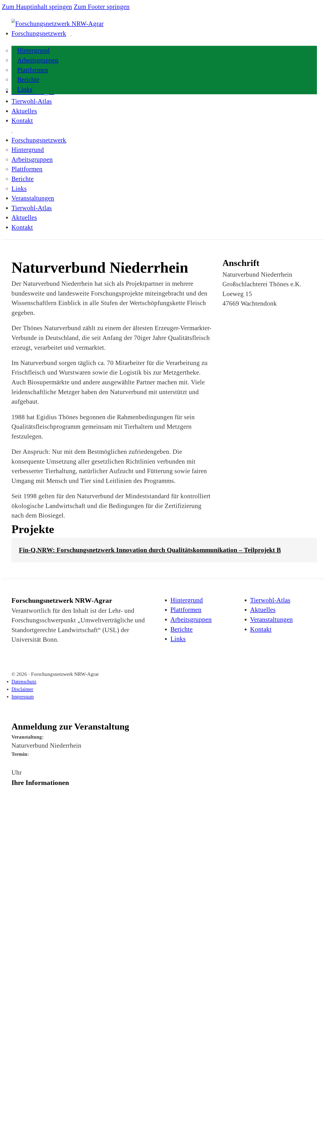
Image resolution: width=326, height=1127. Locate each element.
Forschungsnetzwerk (38, 33)
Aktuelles (24, 111)
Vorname (17, 790)
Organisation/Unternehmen (29, 829)
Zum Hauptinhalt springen (37, 6)
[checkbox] (13, 973)
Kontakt (22, 120)
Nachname (18, 809)
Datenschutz (23, 681)
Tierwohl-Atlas (31, 101)
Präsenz (26, 973)
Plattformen (32, 70)
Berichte (28, 79)
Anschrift (17, 848)
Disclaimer (22, 689)
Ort (13, 887)
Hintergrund (33, 50)
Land (15, 907)
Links (24, 89)
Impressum (22, 696)
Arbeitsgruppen (37, 60)
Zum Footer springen (102, 6)
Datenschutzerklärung (62, 1039)
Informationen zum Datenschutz (33, 1018)
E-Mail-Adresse (21, 946)
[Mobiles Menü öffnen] (11, 132)
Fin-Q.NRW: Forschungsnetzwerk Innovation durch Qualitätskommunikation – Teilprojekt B (150, 550)
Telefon (16, 927)
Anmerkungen (20, 994)
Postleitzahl (18, 868)
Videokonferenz (37, 982)
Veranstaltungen (32, 198)
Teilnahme (18, 966)
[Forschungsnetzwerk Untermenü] (70, 35)
